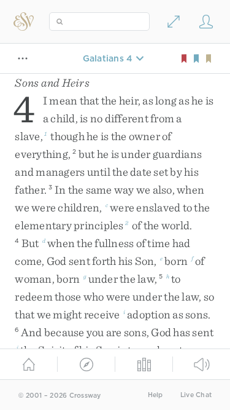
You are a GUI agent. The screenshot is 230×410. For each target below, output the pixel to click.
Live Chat (196, 395)
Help (155, 395)
